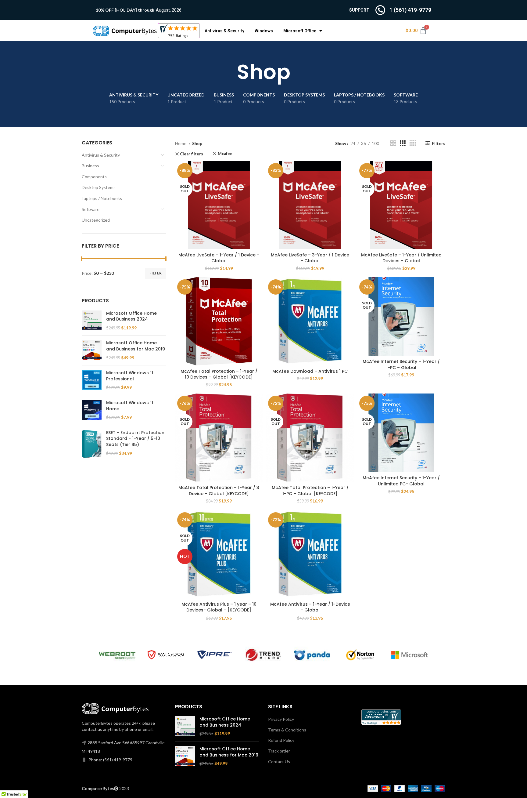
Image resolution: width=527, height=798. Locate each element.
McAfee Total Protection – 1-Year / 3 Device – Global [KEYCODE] (218, 490)
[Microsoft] (409, 655)
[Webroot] (117, 654)
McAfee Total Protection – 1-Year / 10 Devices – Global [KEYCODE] (219, 374)
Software (90, 209)
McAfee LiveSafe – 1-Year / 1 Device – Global (219, 258)
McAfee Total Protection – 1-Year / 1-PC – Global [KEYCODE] (310, 490)
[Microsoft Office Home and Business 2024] (92, 320)
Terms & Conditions (287, 729)
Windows (264, 30)
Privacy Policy (281, 719)
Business (90, 165)
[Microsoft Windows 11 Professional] (92, 380)
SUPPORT (359, 10)
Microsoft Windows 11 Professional (129, 376)
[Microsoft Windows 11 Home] (92, 410)
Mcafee (225, 154)
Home (181, 143)
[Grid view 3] (403, 143)
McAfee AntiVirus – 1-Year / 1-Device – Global (310, 607)
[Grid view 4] (413, 143)
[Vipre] (214, 654)
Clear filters (191, 154)
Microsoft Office (299, 30)
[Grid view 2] (393, 143)
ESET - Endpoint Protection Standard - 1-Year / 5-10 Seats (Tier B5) (135, 439)
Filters (438, 143)
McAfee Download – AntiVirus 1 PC (310, 371)
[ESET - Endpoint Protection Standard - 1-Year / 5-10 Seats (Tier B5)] (92, 444)
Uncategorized (96, 220)
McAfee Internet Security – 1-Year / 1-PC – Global (401, 364)
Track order (279, 750)
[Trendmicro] (263, 654)
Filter (155, 273)
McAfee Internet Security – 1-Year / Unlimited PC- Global (401, 481)
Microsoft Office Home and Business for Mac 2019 (135, 346)
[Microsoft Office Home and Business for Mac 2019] (92, 350)
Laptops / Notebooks (102, 198)
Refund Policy (281, 740)
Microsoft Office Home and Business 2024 (131, 316)
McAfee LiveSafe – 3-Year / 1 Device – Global (310, 258)
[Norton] (360, 654)
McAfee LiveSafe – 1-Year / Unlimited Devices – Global (401, 258)
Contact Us (279, 761)
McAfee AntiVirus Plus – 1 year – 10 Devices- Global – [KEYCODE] (218, 607)
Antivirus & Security (224, 30)
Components (94, 176)
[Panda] (312, 654)
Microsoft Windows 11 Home (129, 406)
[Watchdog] (166, 655)
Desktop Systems (99, 187)
